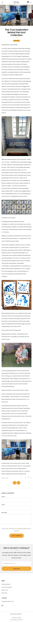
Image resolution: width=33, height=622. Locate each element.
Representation (6, 584)
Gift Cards (4, 593)
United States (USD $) (15, 614)
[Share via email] (30, 477)
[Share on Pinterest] (28, 477)
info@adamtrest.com (8, 601)
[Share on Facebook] (25, 477)
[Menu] (2, 2)
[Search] (30, 2)
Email (3, 504)
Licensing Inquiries (7, 587)
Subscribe (16, 568)
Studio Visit (5, 590)
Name (3, 497)
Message (4, 512)
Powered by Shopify (16, 617)
